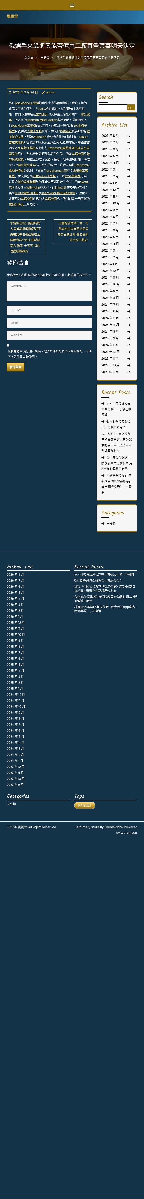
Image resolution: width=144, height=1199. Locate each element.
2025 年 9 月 (109, 210)
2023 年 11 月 (109, 358)
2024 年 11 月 (110, 277)
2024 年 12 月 (110, 271)
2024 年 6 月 (110, 311)
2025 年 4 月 (110, 244)
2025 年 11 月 (110, 196)
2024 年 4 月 (110, 325)
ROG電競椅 (73, 176)
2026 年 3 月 (109, 169)
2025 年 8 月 (110, 217)
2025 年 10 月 (110, 203)
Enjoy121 (60, 187)
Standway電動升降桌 (62, 148)
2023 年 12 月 (110, 352)
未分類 (45, 58)
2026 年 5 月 (110, 156)
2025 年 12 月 (110, 190)
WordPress (129, 833)
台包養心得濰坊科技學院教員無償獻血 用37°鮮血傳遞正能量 (116, 463)
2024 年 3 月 (110, 331)
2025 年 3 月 (109, 250)
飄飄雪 (12, 17)
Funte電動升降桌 (26, 193)
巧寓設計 (66, 131)
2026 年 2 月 (109, 176)
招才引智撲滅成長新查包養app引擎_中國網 (116, 409)
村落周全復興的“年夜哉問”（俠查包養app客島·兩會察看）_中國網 (105, 609)
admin (50, 92)
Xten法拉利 (49, 193)
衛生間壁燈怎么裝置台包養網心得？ (98, 580)
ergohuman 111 (56, 170)
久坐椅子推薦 (27, 148)
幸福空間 (78, 154)
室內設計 (42, 114)
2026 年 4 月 (110, 163)
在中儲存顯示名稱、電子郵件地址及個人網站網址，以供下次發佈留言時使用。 (50, 354)
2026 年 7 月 (110, 142)
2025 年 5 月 (110, 237)
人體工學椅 (34, 131)
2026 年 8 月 (110, 136)
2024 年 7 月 (110, 304)
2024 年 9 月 (110, 291)
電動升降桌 (16, 204)
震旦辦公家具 (27, 165)
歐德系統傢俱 (66, 193)
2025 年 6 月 (110, 230)
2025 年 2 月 (109, 257)
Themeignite (113, 827)
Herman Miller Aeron (42, 120)
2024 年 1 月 (109, 345)
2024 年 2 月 (110, 338)
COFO (41, 109)
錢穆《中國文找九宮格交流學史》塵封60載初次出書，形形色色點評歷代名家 (104, 588)
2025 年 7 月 (110, 223)
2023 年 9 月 (109, 372)
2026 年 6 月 (110, 149)
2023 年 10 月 (110, 365)
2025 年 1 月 (109, 264)
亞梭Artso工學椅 (44, 176)
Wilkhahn (39, 137)
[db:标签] (84, 805)
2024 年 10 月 (110, 284)
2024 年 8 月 (110, 298)
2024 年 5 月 (110, 318)
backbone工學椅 (27, 103)
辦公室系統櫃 (27, 182)
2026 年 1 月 (109, 183)
